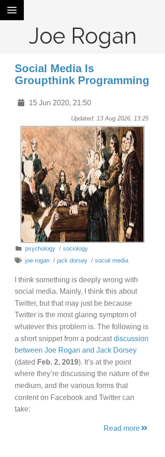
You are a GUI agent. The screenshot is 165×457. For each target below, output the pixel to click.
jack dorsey (72, 260)
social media (111, 260)
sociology (75, 248)
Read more (122, 428)
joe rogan (37, 260)
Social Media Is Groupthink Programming (82, 74)
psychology (40, 248)
